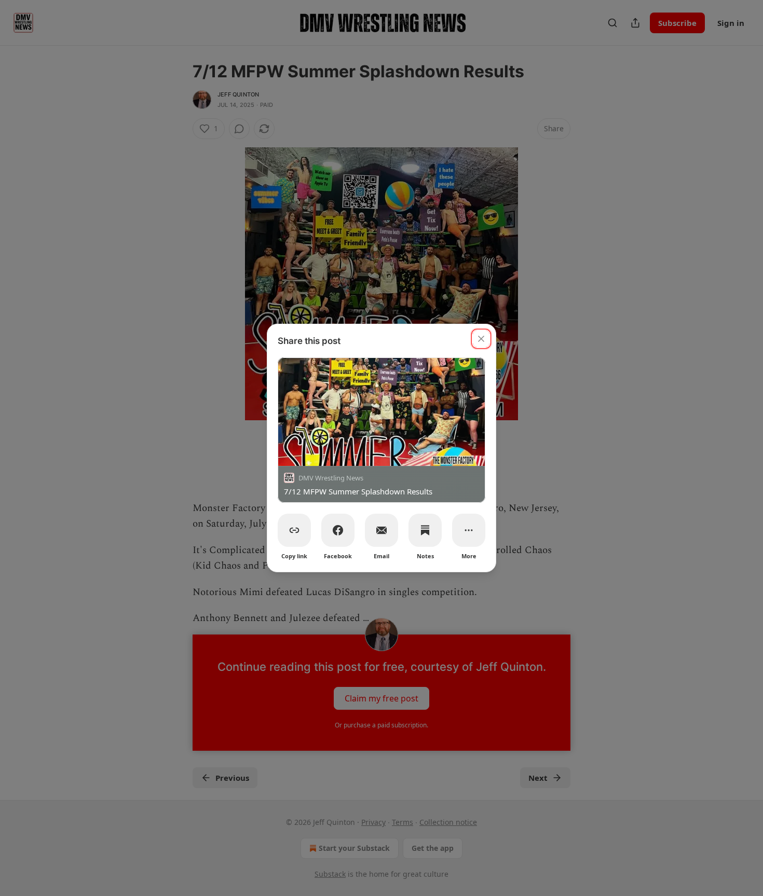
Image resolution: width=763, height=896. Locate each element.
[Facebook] (338, 530)
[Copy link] (294, 530)
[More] (468, 530)
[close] (481, 338)
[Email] (381, 530)
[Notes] (425, 530)
